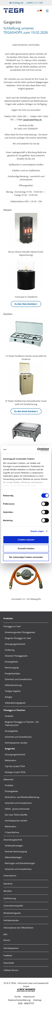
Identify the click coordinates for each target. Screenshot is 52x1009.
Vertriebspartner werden (16, 742)
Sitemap (37, 1000)
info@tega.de (17, 2)
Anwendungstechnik (12, 839)
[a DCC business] (26, 990)
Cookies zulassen (26, 539)
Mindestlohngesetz (12, 913)
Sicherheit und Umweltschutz (18, 679)
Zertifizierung (9, 898)
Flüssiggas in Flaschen (14, 710)
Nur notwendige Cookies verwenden (26, 557)
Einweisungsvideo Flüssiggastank (20, 632)
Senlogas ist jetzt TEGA (15, 772)
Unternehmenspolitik (13, 905)
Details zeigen (37, 531)
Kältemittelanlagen (13, 857)
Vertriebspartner (11, 948)
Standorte (7, 883)
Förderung (9, 650)
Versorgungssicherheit (15, 644)
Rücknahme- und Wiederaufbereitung (22, 797)
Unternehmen (9, 875)
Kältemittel (8, 779)
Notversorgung (12, 667)
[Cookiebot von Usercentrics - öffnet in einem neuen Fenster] (37, 449)
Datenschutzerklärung (19, 1000)
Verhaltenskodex (11, 920)
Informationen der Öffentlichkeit (18, 927)
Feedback (7, 955)
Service (6, 940)
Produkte (8, 618)
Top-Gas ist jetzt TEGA (15, 766)
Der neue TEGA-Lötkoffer (16, 814)
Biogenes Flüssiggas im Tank (18, 638)
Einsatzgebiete (11, 661)
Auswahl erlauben (26, 548)
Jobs (5, 934)
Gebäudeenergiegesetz (15, 702)
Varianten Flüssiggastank (16, 655)
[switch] (45, 504)
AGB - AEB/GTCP (26, 1003)
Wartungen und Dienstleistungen (20, 863)
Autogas (8, 697)
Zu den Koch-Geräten (25, 411)
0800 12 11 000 (35, 2)
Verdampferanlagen (14, 845)
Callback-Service (10, 970)
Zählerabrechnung (13, 685)
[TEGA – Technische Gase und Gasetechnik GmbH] (13, 10)
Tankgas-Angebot (13, 691)
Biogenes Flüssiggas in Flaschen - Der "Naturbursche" (22, 723)
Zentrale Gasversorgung (16, 851)
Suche (18, 996)
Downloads (8, 962)
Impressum (29, 996)
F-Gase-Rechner (12, 832)
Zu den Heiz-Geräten (25, 303)
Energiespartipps (12, 673)
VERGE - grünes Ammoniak (17, 808)
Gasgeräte (10, 748)
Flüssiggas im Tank (12, 626)
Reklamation (10, 760)
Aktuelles (7, 891)
